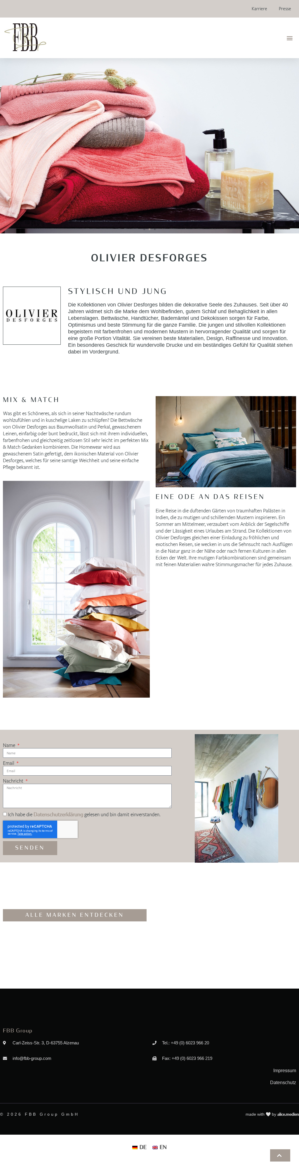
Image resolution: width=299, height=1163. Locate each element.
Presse (285, 9)
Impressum (284, 1070)
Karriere (259, 9)
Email (9, 763)
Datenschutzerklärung (58, 814)
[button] (290, 38)
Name (9, 745)
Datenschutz (283, 1082)
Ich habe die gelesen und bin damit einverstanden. (84, 814)
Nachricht (14, 781)
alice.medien (288, 1114)
